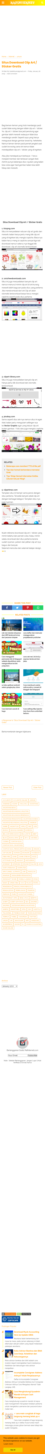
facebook (36, 853)
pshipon (31, 890)
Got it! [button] (12, 1450)
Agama (15, 804)
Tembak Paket (19, 913)
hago (34, 856)
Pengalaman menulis (23, 886)
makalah (31, 871)
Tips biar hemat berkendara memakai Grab (22, 471)
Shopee (34, 902)
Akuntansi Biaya (9, 807)
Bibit (35, 834)
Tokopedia (23, 917)
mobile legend (25, 879)
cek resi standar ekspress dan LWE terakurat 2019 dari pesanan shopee (11, 635)
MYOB (35, 879)
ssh (29, 909)
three (13, 917)
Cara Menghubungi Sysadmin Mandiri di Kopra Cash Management (27, 1395)
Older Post (37, 787)
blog (5, 838)
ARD (29, 826)
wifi (27, 920)
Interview (16, 864)
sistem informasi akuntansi (23, 905)
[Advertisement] (22, 30)
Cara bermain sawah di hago (10, 710)
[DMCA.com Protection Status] (24, 1315)
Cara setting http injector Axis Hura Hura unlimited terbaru (32, 711)
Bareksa (28, 830)
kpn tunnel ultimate (11, 871)
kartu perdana (9, 868)
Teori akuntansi (34, 913)
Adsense (6, 804)
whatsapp (19, 920)
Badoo (5, 830)
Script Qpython (16, 902)
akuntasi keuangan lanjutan (15, 823)
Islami (33, 864)
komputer (22, 868)
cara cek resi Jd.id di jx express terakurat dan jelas (31, 659)
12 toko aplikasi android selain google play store (11, 686)
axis (35, 826)
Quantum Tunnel (25, 894)
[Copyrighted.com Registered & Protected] (9, 1315)
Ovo (22, 883)
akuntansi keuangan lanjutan (15, 811)
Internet (6, 864)
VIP (11, 920)
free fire (6, 856)
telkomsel (7, 913)
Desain (36, 849)
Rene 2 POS (24, 898)
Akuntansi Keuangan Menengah (16, 815)
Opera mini (14, 883)
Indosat (20, 860)
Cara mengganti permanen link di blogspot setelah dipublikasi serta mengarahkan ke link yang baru (12, 661)
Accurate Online (20, 800)
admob (32, 800)
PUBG (14, 894)
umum (5, 920)
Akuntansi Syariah (30, 819)
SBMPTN (33, 898)
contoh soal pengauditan (14, 849)
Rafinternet (22, 3)
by (21, 838)
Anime (5, 826)
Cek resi (34, 838)
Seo (27, 902)
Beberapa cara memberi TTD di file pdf (23, 466)
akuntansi (34, 804)
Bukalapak (13, 838)
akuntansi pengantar (12, 819)
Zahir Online (8, 928)
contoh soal (16, 841)
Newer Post (7, 787)
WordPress (7, 924)
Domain (17, 853)
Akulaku (23, 804)
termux (6, 917)
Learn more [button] (8, 1444)
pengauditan (8, 890)
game (14, 856)
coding (6, 841)
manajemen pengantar (21, 875)
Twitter (32, 917)
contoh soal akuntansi (13, 845)
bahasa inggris (17, 830)
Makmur (6, 875)
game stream (24, 856)
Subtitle (37, 909)
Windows (35, 920)
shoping (6, 905)
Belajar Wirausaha (11, 834)
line (24, 871)
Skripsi (5, 909)
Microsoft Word (9, 879)
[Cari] (42, 2)
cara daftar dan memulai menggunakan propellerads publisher (32, 635)
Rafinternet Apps (10, 898)
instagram (30, 860)
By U (26, 838)
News (5, 883)
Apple (23, 826)
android (33, 823)
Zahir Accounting (33, 924)
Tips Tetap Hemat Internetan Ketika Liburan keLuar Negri (22, 477)
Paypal (36, 883)
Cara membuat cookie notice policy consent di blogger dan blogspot (32, 687)
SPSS (24, 909)
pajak (28, 883)
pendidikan (7, 886)
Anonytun (14, 826)
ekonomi (25, 853)
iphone (26, 864)
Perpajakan (20, 890)
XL (23, 924)
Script (5, 902)
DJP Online (7, 853)
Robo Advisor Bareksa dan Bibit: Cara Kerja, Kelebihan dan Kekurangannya (28, 1354)
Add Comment (12, 74)
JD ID (40, 864)
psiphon (6, 894)
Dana (29, 849)
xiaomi (17, 924)
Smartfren (15, 909)
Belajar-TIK (26, 834)
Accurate (7, 800)
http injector (8, 860)
